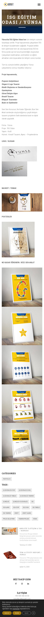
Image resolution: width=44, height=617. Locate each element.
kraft (17, 513)
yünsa (35, 519)
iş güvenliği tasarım (27, 496)
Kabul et (7, 613)
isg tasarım (7, 513)
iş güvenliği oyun (25, 490)
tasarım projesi (24, 519)
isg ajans (6, 507)
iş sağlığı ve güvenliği (20, 501)
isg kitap (16, 507)
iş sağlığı (6, 501)
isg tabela (36, 507)
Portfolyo (6, 479)
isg (32, 501)
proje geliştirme (9, 519)
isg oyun (26, 507)
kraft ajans (27, 513)
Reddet (17, 613)
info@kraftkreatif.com (22, 599)
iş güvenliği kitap (9, 490)
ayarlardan (16, 609)
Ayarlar (27, 613)
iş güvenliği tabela (9, 496)
